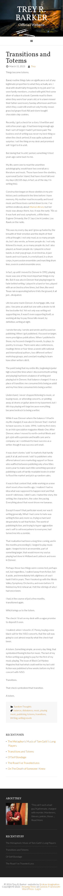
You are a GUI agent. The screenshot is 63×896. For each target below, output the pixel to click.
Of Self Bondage (17, 757)
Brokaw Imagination (49, 884)
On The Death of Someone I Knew (26, 768)
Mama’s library (37, 206)
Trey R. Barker (31, 14)
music (36, 710)
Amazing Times (29, 886)
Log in (38, 889)
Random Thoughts (23, 706)
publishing (21, 714)
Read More (37, 820)
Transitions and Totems (28, 58)
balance (17, 710)
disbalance (27, 710)
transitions (40, 714)
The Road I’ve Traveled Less (23, 762)
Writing (13, 718)
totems (31, 714)
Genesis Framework (50, 886)
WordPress (28, 889)
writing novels (25, 718)
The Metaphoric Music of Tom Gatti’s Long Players (31, 842)
